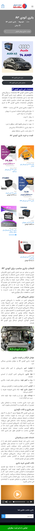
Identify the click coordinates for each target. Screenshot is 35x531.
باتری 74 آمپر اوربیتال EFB (27, 201)
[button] (32, 6)
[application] (17, 494)
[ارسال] (3, 516)
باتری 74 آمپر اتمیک (11, 193)
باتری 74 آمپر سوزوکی (28, 222)
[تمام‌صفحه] (3, 502)
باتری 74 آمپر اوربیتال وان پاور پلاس (27, 258)
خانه (27, 22)
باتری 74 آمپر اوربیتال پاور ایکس (27, 165)
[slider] (19, 501)
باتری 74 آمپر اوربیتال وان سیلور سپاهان (10, 231)
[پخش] (31, 502)
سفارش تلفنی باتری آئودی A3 (17, 83)
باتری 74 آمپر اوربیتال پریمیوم (11, 170)
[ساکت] (6, 502)
